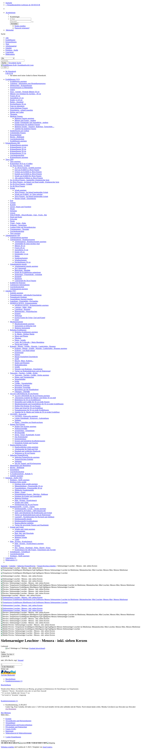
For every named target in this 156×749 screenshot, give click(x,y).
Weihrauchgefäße (21, 428)
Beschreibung (10, 679)
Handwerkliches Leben (18, 445)
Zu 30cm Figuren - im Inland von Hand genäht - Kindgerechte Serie (34, 182)
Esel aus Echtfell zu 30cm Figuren (27, 170)
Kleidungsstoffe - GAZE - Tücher (22, 507)
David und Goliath (21, 344)
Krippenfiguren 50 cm (18, 151)
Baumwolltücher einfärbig (24, 523)
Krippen (18, 313)
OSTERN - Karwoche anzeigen (26, 416)
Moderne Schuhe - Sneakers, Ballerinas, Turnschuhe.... (34, 127)
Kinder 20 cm (20, 252)
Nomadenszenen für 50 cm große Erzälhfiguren (32, 410)
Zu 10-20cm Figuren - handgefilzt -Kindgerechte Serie (29, 180)
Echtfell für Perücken (17, 283)
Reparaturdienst (15, 135)
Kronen (17, 546)
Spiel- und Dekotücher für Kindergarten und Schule (33, 513)
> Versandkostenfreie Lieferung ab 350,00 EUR (22, 5)
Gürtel (17, 539)
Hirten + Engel (20, 492)
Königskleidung (20, 439)
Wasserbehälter (20, 379)
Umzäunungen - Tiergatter (19, 229)
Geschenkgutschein (17, 139)
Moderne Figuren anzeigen (24, 118)
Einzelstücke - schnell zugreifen (21, 110)
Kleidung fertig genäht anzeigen (26, 484)
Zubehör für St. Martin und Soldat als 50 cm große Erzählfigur (37, 412)
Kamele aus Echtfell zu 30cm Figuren (28, 174)
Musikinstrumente (16, 322)
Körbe (17, 381)
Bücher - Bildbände (17, 137)
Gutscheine (9, 52)
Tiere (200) (9, 159)
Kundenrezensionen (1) (13, 681)
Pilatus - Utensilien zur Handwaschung (29, 422)
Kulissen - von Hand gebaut (25, 350)
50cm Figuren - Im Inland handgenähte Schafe (31, 196)
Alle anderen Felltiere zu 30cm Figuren (29, 178)
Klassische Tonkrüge (22, 385)
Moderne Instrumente (22, 328)
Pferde (12, 209)
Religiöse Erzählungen (18, 330)
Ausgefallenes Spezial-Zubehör (21, 299)
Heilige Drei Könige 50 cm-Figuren (27, 406)
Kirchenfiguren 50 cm (18, 104)
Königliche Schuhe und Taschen (26, 443)
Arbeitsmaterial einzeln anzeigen (26, 266)
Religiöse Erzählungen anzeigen (26, 332)
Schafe (12, 188)
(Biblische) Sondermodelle (24, 490)
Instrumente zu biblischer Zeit (25, 326)
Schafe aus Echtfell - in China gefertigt (28, 194)
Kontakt (8, 719)
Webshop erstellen (7, 747)
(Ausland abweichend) (37, 648)
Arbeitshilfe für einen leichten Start (27, 244)
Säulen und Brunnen (22, 363)
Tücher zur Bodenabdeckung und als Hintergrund (32, 371)
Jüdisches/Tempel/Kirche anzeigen (27, 457)
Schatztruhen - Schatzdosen (24, 431)
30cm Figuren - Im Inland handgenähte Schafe (31, 192)
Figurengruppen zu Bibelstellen (21, 88)
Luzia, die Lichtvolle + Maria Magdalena (29, 342)
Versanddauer (10, 723)
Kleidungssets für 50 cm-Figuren (26, 504)
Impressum (9, 731)
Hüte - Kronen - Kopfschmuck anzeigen (29, 544)
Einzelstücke (14, 470)
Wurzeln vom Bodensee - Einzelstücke (28, 369)
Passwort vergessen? (22, 28)
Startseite (8, 3)
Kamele (13, 205)
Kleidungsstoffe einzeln (23, 519)
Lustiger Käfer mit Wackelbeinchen (23, 227)
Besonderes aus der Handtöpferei (26, 389)
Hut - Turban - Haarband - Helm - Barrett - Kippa (32, 548)
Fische (12, 221)
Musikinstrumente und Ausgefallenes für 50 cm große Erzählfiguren (39, 404)
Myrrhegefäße (20, 433)
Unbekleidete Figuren (18, 133)
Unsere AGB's (10, 729)
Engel (17, 320)
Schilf (17, 359)
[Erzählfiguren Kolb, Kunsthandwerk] (17, 65)
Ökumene (13, 114)
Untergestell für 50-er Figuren (25, 281)
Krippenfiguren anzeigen (19, 145)
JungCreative (47, 747)
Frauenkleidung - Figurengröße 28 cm (28, 488)
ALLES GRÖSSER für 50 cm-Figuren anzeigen (32, 396)
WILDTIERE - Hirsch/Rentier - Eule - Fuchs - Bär (28, 215)
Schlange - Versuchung (18, 225)
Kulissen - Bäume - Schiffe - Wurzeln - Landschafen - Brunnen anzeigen (41, 348)
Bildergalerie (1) (11, 560)
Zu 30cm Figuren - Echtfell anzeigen (28, 168)
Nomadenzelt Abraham (18, 297)
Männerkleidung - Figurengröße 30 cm (29, 486)
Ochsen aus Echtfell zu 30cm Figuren (28, 172)
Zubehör (8, 48)
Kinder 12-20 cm (16, 100)
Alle (7, 38)
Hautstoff (18, 277)
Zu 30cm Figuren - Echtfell (20, 166)
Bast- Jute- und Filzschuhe (24, 533)
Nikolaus (18, 338)
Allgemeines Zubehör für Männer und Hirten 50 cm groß (35, 398)
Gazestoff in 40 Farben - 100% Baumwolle (30, 511)
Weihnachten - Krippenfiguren (21, 85)
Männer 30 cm (20, 246)
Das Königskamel (21, 437)
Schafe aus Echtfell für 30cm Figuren (28, 176)
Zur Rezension (10, 709)
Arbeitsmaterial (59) (12, 235)
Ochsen (13, 203)
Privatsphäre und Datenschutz (16, 727)
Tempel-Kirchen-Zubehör (24, 459)
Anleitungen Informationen (20, 285)
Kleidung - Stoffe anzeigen (19, 480)
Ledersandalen (20, 531)
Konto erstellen (20, 26)
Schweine (13, 219)
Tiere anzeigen (15, 161)
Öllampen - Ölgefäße (22, 392)
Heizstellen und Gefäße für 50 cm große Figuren (32, 402)
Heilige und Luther (17, 112)
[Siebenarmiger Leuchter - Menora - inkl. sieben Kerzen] (21, 597)
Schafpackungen (21, 260)
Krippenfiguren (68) (12, 143)
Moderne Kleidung (21, 498)
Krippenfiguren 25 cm (18, 153)
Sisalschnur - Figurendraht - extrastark (28, 274)
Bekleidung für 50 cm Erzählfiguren (28, 400)
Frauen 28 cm (15, 96)
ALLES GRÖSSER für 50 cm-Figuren (24, 394)
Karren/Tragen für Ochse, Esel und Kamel (30, 318)
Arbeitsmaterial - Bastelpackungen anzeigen (30, 242)
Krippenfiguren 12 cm (18, 147)
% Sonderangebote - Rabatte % (21, 474)
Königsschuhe (20, 535)
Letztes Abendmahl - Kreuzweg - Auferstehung (32, 418)
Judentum (18, 461)
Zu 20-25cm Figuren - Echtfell (21, 184)
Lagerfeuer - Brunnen (22, 309)
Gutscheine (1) (10, 558)
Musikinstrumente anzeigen (24, 324)
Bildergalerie (10, 54)
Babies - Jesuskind (16, 102)
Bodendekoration (21, 365)
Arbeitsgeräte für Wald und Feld (26, 449)
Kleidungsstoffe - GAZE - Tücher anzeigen (30, 509)
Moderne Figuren (16, 116)
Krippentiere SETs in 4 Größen (21, 164)
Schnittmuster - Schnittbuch (20, 552)
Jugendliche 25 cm (17, 98)
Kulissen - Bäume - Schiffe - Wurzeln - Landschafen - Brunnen (33, 346)
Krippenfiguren (11, 42)
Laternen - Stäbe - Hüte (23, 307)
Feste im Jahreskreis (17, 106)
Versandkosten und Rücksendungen (18, 721)
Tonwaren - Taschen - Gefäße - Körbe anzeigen (32, 375)
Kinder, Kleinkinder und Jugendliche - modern (31, 122)
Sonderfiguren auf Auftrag (19, 131)
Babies (17, 256)
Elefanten (13, 211)
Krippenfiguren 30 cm (18, 149)
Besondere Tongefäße (22, 387)
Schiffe (17, 367)
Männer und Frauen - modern (25, 120)
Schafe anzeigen (20, 190)
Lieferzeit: (4, 646)
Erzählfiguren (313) (12, 79)
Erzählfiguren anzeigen (18, 81)
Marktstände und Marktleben (20, 465)
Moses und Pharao (21, 336)
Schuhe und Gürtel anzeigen (25, 529)
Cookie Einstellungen (13, 737)
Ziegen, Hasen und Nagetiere (20, 207)
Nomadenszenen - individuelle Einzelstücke (26, 295)
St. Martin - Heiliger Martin (24, 334)
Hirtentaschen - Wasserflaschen (26, 311)
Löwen (12, 213)
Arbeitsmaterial (10, 46)
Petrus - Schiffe (20, 340)
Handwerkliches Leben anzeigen (26, 447)
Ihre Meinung (6, 713)
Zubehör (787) (10, 291)
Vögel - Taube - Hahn (18, 223)
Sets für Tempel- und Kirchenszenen (28, 463)
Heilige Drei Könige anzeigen (25, 426)
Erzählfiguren (10, 40)
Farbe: (3, 652)
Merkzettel (9, 30)
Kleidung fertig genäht (18, 482)
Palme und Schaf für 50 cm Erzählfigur (29, 408)
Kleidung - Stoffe (11, 50)
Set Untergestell (20, 268)
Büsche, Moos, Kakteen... (24, 361)
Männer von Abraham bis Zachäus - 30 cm (25, 94)
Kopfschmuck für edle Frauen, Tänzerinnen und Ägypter (35, 550)
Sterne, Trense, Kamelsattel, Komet (27, 435)
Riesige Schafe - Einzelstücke (25, 198)
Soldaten (18, 420)
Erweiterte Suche (15, 63)
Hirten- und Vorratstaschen (24, 377)
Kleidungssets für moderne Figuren (27, 125)
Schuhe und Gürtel (21, 502)
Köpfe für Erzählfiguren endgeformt (28, 272)
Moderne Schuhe (21, 537)
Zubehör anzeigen (16, 293)
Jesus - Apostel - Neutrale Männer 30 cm (24, 92)
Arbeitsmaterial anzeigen (19, 237)
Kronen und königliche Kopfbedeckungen (30, 441)
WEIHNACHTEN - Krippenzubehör (23, 303)
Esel (11, 201)
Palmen (17, 355)
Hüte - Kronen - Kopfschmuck (26, 500)
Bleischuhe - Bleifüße (22, 270)
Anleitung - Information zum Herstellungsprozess (28, 83)
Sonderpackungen (21, 258)
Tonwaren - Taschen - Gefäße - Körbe (24, 373)
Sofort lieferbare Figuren (19, 108)
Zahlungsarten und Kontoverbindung (18, 725)
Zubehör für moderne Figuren (25, 129)
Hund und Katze (16, 217)
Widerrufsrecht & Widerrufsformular (18, 733)
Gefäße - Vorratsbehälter (23, 383)
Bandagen (18, 279)
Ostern (12, 90)
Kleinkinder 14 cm (21, 254)
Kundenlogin (10, 13)
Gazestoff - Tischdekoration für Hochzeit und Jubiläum (34, 517)
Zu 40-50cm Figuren (17, 186)
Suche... (4, 63)
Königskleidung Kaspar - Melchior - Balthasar (31, 494)
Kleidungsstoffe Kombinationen (26, 521)
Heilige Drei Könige (17, 424)
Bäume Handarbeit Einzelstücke (26, 357)
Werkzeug (18, 316)
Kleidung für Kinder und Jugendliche (28, 496)
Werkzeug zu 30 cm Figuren (25, 453)
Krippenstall (19, 353)
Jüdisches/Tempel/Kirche (19, 455)
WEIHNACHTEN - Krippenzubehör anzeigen (32, 305)
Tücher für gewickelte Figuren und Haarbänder (32, 525)
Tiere (7, 44)
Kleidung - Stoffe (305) (13, 478)
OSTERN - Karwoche (18, 414)
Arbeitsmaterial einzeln (18, 264)
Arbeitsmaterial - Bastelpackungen (22, 240)
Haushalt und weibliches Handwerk (27, 451)
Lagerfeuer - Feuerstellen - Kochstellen (24, 301)
